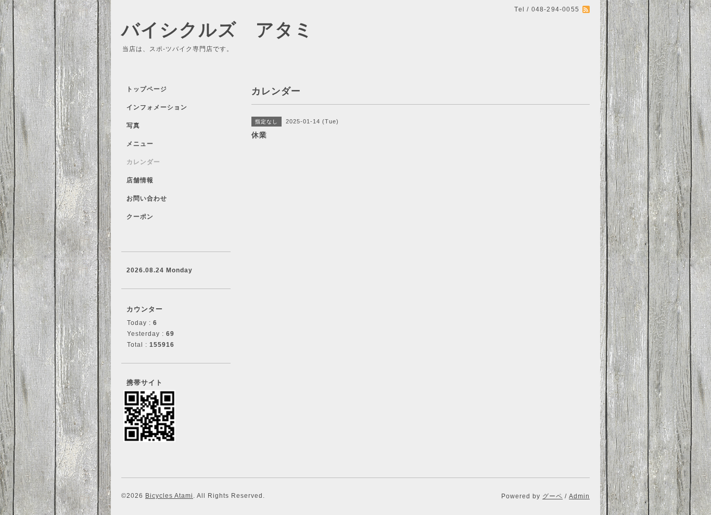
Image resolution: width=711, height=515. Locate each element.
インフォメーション (156, 107)
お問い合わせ (146, 198)
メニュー (140, 143)
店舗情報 (140, 180)
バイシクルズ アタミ (217, 29)
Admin (579, 496)
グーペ (552, 496)
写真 (133, 125)
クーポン (140, 216)
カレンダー (143, 162)
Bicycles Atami (169, 495)
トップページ (146, 89)
